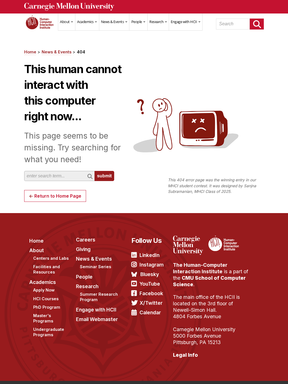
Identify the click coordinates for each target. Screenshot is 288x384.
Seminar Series (95, 266)
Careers (85, 240)
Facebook (151, 293)
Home (41, 25)
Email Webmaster (97, 319)
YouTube (150, 284)
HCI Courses (45, 298)
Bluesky (149, 274)
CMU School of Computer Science (209, 281)
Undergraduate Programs (48, 332)
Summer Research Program (99, 297)
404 (81, 51)
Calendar (150, 312)
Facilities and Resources (46, 269)
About (65, 21)
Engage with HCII (184, 21)
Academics (85, 21)
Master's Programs (43, 318)
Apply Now (44, 290)
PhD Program (46, 307)
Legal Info (185, 355)
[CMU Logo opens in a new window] (144, 6)
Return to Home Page (57, 196)
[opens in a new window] (190, 239)
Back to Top (259, 373)
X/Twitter (151, 303)
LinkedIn (149, 255)
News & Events (113, 21)
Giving (83, 249)
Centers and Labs (51, 258)
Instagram (152, 265)
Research (156, 21)
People (137, 21)
